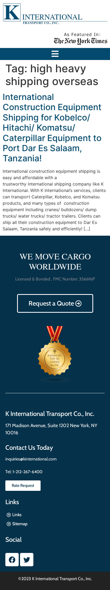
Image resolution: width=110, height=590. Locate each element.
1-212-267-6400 (26, 471)
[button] (55, 54)
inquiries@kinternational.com (31, 458)
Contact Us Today (29, 447)
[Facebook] (12, 559)
